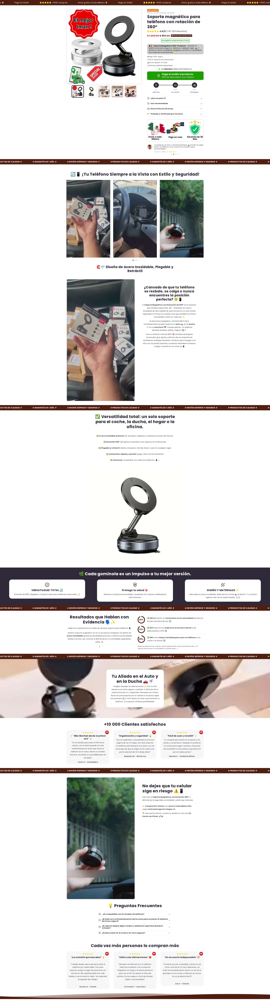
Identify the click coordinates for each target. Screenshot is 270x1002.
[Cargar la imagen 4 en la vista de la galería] (117, 91)
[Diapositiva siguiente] (179, 154)
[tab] (133, 260)
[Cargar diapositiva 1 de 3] (173, 154)
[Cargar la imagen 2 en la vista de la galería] (91, 91)
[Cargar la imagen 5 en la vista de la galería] (131, 91)
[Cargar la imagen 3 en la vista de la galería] (104, 91)
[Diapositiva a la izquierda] (68, 91)
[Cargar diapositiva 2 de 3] (175, 154)
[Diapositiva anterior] (171, 154)
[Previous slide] (69, 220)
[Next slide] (200, 220)
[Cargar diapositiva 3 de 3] (177, 154)
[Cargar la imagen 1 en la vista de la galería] (78, 91)
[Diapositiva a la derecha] (139, 91)
